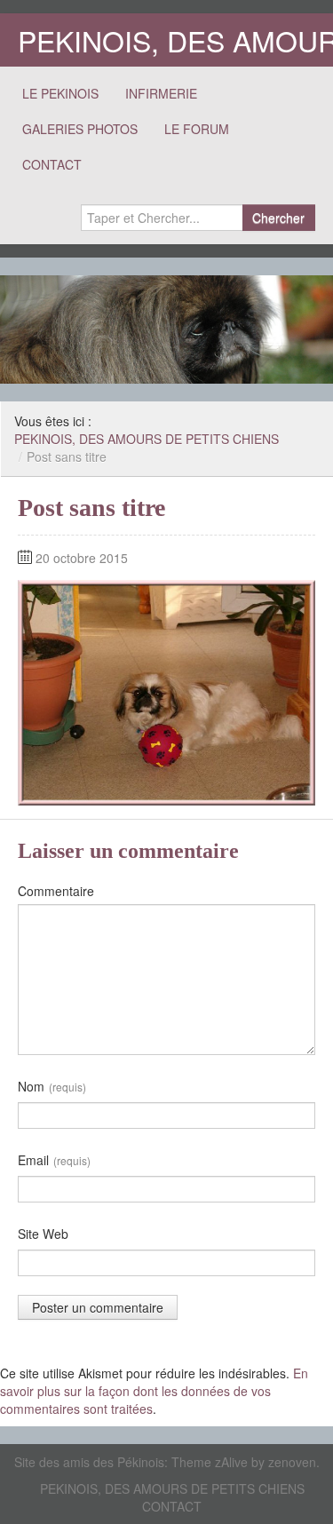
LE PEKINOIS (60, 93)
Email (54, 1160)
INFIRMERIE (161, 93)
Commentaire (56, 891)
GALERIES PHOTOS (80, 129)
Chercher (278, 217)
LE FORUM (196, 129)
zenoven (292, 1462)
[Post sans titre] (166, 690)
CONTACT (52, 164)
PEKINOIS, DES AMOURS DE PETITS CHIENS (146, 439)
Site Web (43, 1233)
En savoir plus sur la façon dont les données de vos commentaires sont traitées (154, 1390)
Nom (52, 1086)
